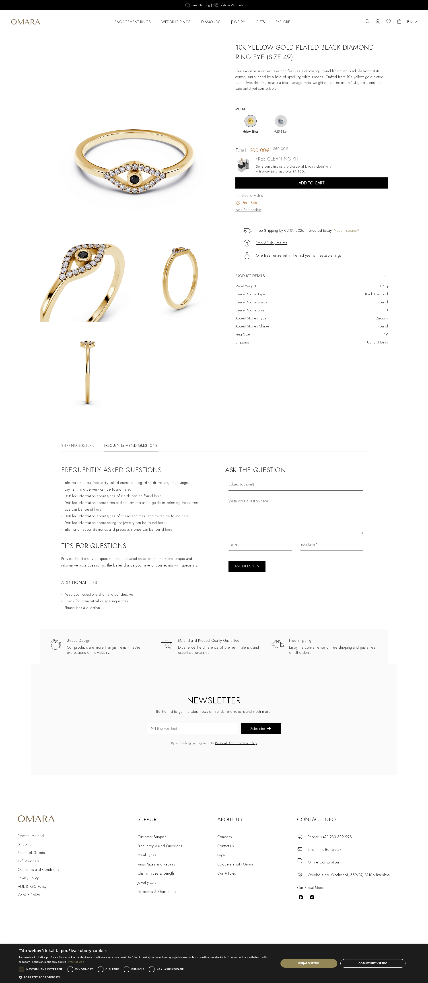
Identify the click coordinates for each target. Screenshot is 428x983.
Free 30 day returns (271, 243)
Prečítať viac (76, 962)
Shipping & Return (77, 445)
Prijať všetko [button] (308, 963)
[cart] (399, 22)
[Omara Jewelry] (25, 21)
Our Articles (226, 873)
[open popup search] (367, 22)
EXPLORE (283, 21)
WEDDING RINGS (176, 21)
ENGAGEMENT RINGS (133, 21)
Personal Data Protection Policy (236, 743)
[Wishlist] (388, 22)
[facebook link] (300, 897)
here (126, 489)
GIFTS (260, 21)
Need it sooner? (346, 230)
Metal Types (147, 855)
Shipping (25, 844)
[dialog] (214, 963)
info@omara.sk (330, 849)
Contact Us (225, 846)
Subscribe (257, 728)
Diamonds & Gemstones (157, 891)
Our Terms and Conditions (38, 869)
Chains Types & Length (156, 873)
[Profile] (378, 22)
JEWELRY (238, 21)
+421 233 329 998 (336, 836)
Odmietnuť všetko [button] (372, 963)
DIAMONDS (210, 21)
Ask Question (247, 566)
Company (224, 836)
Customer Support (152, 836)
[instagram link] (312, 897)
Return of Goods (31, 852)
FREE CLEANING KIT (277, 159)
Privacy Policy (28, 878)
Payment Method (31, 835)
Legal (221, 855)
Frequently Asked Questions (131, 445)
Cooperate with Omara (235, 864)
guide (156, 502)
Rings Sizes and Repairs (156, 864)
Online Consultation (323, 862)
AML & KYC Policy (32, 886)
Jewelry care (147, 882)
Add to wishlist (252, 195)
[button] (145, 977)
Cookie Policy (29, 895)
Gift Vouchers (28, 861)
